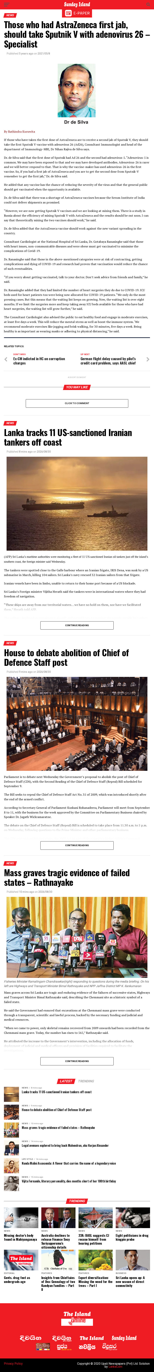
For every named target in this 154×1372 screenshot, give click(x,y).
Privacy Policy (13, 1363)
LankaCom (115, 1366)
